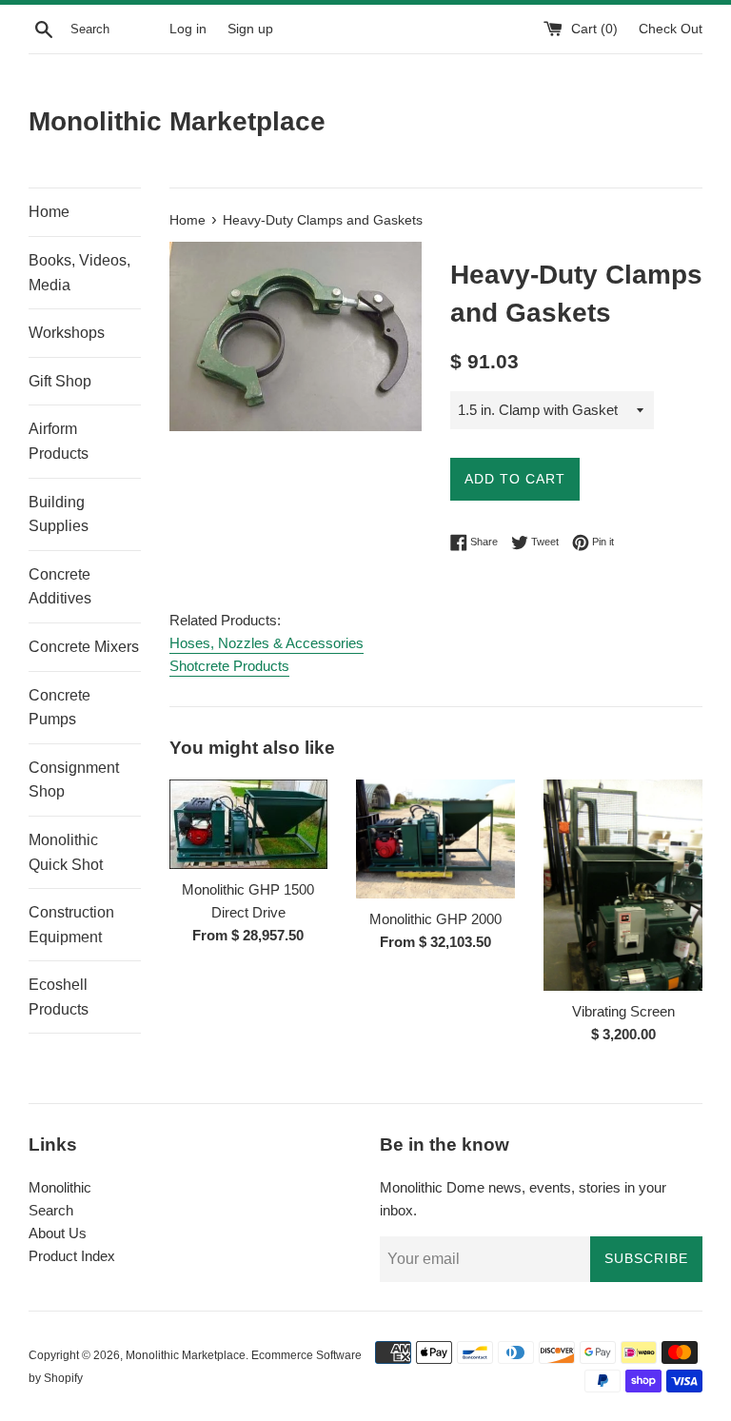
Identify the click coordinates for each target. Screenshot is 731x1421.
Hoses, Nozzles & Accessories (266, 643)
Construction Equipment (71, 924)
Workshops (67, 333)
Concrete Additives (60, 586)
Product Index (72, 1256)
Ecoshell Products (59, 997)
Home (49, 212)
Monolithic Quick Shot (66, 852)
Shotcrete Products (229, 666)
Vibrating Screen (623, 1011)
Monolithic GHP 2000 (435, 919)
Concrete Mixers (84, 647)
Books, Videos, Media (79, 272)
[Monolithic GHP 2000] (435, 839)
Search (51, 1210)
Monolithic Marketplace (177, 121)
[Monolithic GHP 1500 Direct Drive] (248, 824)
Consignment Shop (74, 780)
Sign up (250, 29)
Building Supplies (59, 514)
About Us (58, 1233)
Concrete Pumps (59, 707)
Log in (188, 29)
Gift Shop (60, 381)
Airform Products (59, 441)
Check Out (670, 29)
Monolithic (60, 1187)
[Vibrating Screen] (622, 885)
